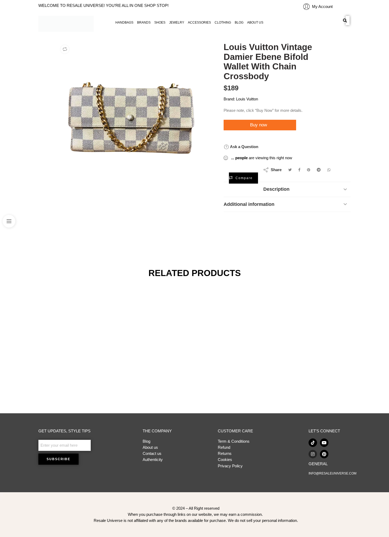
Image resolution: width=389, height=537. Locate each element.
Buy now (259, 124)
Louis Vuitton (247, 99)
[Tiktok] (313, 442)
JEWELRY (176, 22)
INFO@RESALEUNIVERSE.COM (332, 473)
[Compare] (65, 49)
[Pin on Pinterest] (308, 170)
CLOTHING (223, 22)
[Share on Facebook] (299, 170)
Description (276, 189)
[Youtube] (324, 442)
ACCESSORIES (199, 22)
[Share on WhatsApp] (329, 170)
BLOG (239, 22)
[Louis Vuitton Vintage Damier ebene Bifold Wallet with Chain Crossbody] (131, 116)
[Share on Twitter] (290, 170)
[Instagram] (313, 454)
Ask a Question (243, 146)
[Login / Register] (306, 7)
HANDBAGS (124, 22)
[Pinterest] (324, 454)
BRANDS (144, 22)
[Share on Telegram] (319, 170)
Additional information (249, 204)
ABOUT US (255, 22)
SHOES (159, 22)
